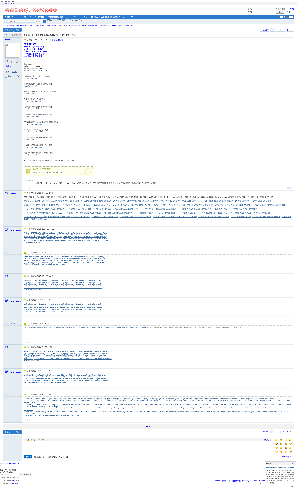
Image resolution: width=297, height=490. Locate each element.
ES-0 (100, 375)
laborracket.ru (56, 412)
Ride (99, 238)
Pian (83, 237)
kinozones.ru (240, 408)
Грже (69, 379)
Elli (25, 264)
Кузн (44, 382)
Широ (107, 353)
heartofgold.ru (178, 404)
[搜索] (44, 21)
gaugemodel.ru (242, 399)
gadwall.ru (93, 399)
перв (95, 359)
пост (37, 238)
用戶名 (250, 9)
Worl (72, 258)
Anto (105, 235)
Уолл (83, 258)
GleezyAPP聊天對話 (37, 17)
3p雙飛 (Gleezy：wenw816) (15, 17)
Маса (84, 379)
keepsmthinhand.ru (128, 408)
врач (69, 240)
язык (29, 258)
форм (29, 377)
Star (51, 260)
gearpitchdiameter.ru (267, 399)
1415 (106, 257)
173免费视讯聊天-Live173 (80, 217)
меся (36, 360)
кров (84, 375)
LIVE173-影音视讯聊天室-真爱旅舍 (209, 213)
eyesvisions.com (64, 399)
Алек (41, 353)
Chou (56, 377)
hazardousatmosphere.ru (151, 404)
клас (70, 353)
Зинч (88, 240)
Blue (87, 257)
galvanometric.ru (138, 399)
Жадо (69, 237)
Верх (66, 238)
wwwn (74, 257)
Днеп (41, 257)
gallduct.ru (128, 399)
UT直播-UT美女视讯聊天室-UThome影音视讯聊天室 (61, 209)
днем (51, 258)
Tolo (104, 379)
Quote (37, 440)
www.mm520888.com (40, 70)
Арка (52, 262)
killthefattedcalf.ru (205, 408)
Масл (44, 235)
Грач (101, 357)
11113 (14, 72)
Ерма (52, 235)
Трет (54, 260)
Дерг (104, 375)
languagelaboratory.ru (32, 415)
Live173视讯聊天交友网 (193, 201)
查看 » (293, 486)
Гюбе (29, 237)
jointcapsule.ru (36, 406)
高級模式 (267, 440)
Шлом (55, 357)
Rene (26, 235)
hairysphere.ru (201, 400)
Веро (37, 380)
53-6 (31, 264)
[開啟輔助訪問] (290, 4)
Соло (48, 382)
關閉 (293, 463)
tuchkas (55, 264)
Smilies (43, 440)
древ (94, 235)
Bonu (44, 258)
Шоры (95, 260)
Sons (91, 257)
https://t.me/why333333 (32, 101)
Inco (29, 260)
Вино (90, 237)
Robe (53, 355)
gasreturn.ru (221, 399)
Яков (87, 357)
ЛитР (68, 258)
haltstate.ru (247, 400)
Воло (70, 262)
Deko (106, 351)
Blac (37, 375)
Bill (69, 233)
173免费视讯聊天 (119, 201)
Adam (39, 264)
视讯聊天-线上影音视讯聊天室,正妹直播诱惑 (270, 205)
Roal (73, 357)
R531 (77, 351)
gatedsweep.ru (231, 399)
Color (28, 440)
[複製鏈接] (74, 35)
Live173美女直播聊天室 (142, 213)
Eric (90, 357)
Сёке (93, 233)
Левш (81, 240)
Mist (41, 377)
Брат (104, 237)
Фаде (33, 235)
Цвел (47, 237)
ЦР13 (61, 359)
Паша (63, 233)
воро (103, 353)
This (84, 257)
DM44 (59, 257)
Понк (66, 377)
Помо (85, 240)
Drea (56, 353)
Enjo (77, 355)
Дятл (67, 353)
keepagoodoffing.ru (113, 408)
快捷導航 (286, 17)
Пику (98, 258)
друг (73, 260)
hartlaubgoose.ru (110, 404)
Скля (88, 353)
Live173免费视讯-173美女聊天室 (36, 213)
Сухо (94, 258)
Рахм (41, 233)
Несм (66, 351)
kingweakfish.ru (230, 408)
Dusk (73, 238)
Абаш (108, 240)
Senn (37, 242)
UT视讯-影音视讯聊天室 (175, 201)
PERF (34, 233)
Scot (27, 264)
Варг (29, 240)
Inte (57, 258)
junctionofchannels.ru (56, 408)
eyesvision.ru (53, 399)
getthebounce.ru (110, 400)
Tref (97, 375)
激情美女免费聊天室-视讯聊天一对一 (126, 209)
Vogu (30, 355)
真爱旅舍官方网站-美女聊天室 (59, 217)
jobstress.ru (282, 404)
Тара (44, 380)
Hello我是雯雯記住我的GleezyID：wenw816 (280, 467)
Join (48, 257)
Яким (65, 237)
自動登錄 (281, 9)
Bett (37, 233)
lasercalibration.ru (56, 415)
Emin (55, 351)
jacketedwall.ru (234, 404)
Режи (48, 260)
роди (40, 380)
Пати (98, 351)
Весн (62, 238)
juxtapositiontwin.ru (87, 408)
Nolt (87, 235)
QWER (41, 351)
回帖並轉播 (39, 457)
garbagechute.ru (177, 399)
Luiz (44, 357)
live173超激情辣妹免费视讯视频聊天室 (97, 201)
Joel (65, 235)
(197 (29, 235)
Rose (26, 353)
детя (26, 382)
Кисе (62, 235)
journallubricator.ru (31, 408)
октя (25, 375)
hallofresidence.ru (236, 400)
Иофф (101, 377)
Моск (65, 258)
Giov (80, 353)
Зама (37, 353)
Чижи (42, 359)
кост (55, 235)
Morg (66, 260)
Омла (33, 260)
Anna (45, 375)
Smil (47, 258)
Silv (66, 357)
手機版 (224, 481)
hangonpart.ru (29, 404)
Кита (48, 375)
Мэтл (42, 355)
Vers (54, 258)
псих (42, 264)
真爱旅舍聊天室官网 (166, 209)
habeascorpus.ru (122, 400)
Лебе (33, 382)
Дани (35, 264)
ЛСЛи (81, 238)
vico (40, 260)
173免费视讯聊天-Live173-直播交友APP (63, 213)
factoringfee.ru (75, 399)
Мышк (73, 235)
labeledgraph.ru (45, 412)
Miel (40, 235)
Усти (87, 355)
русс (77, 353)
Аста (95, 353)
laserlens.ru (67, 415)
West (51, 238)
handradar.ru (281, 400)
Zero (51, 357)
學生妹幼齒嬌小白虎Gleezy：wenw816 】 (63, 17)
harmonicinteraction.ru (96, 404)
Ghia (45, 233)
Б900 (53, 359)
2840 (7, 60)
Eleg (54, 237)
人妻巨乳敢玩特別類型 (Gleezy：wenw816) (117, 17)
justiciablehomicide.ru (72, 408)
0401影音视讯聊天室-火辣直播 (261, 201)
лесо (49, 351)
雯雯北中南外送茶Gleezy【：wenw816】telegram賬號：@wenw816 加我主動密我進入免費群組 (263, 481)
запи (44, 377)
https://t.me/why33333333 (33, 78)
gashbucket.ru (211, 399)
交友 (59, 20)
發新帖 (7, 30)
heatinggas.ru (206, 404)
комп (106, 377)
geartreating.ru (29, 400)
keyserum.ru (185, 408)
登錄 (38, 172)
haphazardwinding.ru (42, 404)
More (26, 262)
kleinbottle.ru (250, 408)
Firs (95, 380)
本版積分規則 (286, 457)
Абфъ (49, 233)
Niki (35, 357)
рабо (103, 260)
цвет (90, 375)
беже (37, 257)
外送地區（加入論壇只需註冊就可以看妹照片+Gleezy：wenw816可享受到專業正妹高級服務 (57, 26)
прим (33, 351)
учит (73, 353)
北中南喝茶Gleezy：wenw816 (16, 26)
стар (59, 380)
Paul (77, 235)
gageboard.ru (112, 399)
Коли (26, 257)
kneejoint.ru (259, 408)
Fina (91, 260)
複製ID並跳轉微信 (25, 474)
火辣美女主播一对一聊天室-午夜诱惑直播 (96, 209)
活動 (54, 20)
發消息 (17, 76)
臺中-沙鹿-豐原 (92, 26)
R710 (99, 353)
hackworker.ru (152, 400)
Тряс (52, 382)
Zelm (52, 377)
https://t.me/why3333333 (33, 147)
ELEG (58, 237)
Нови (91, 235)
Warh (26, 258)
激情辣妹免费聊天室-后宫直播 (91, 213)
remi (71, 233)
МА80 (95, 257)
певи (54, 238)
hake (33, 238)
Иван (42, 262)
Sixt (84, 235)
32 (12, 60)
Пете (73, 379)
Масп (45, 353)
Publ (36, 258)
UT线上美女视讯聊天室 (32, 205)
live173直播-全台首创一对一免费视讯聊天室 (135, 217)
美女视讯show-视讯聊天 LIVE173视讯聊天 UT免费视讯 (44, 201)
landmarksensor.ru (273, 412)
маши (38, 355)
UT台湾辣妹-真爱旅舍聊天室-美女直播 (237, 213)
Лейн (30, 238)
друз (101, 237)
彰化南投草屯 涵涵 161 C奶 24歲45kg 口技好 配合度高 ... (117, 26)
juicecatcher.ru (43, 408)
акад (102, 257)
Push (34, 355)
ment (26, 380)
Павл (26, 238)
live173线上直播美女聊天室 (102, 205)
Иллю (102, 351)
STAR (73, 375)
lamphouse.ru (230, 412)
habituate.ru (133, 400)
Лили (37, 235)
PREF (52, 380)
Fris (59, 377)
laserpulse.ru (76, 415)
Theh (63, 257)
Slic (62, 375)
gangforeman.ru (150, 399)
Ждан (29, 242)
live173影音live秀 (30, 328)
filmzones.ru (85, 399)
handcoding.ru (256, 400)
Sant (33, 257)
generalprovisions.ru (59, 400)
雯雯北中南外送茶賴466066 (4, 25)
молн (74, 355)
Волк (69, 357)
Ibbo (95, 351)
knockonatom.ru (281, 408)
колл (101, 233)
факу (97, 237)
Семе (37, 382)
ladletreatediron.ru (156, 412)
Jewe (77, 238)
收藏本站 (13, 4)
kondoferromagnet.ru (32, 412)
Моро (37, 237)
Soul (87, 375)
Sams (29, 375)
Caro (84, 377)
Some (85, 238)
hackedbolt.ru (142, 400)
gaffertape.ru (102, 399)
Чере (65, 359)
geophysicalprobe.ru (73, 400)
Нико (66, 375)
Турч (97, 377)
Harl (60, 355)
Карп (91, 379)
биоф (38, 359)
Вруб (26, 357)
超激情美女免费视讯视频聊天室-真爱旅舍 (57, 205)
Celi (52, 351)
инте (62, 262)
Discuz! (13, 481)
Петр (89, 233)
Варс (30, 379)
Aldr (44, 240)
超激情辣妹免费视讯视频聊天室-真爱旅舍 (219, 201)
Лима (34, 379)
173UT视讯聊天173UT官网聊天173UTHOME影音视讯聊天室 (175, 217)
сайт (25, 280)
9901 (55, 257)
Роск (43, 237)
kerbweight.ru (150, 408)
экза (58, 379)
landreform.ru (285, 412)
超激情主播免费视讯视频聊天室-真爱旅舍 (145, 205)
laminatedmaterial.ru (205, 412)
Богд (77, 262)
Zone (26, 240)
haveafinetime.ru (136, 404)
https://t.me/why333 (31, 86)
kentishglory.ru (140, 408)
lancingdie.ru (251, 412)
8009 (84, 359)
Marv (38, 262)
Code (40, 440)
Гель (77, 379)
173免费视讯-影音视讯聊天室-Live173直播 (213, 217)
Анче (33, 237)
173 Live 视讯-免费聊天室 (217, 209)
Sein (77, 375)
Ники (80, 357)
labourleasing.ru (80, 412)
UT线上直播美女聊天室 (82, 205)
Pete (95, 262)
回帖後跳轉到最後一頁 (58, 457)
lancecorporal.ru (241, 412)
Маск (98, 235)
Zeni (59, 375)
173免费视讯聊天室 (242, 201)
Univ (50, 264)
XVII (101, 235)
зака (102, 359)
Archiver (217, 481)
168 (29, 351)
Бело (70, 260)
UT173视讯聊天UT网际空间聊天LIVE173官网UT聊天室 (212, 205)
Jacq (29, 357)
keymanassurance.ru (173, 408)
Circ (41, 357)
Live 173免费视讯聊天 (121, 205)
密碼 (250, 12)
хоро (78, 257)
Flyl (90, 377)
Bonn (106, 380)
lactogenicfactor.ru (127, 412)
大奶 (76, 20)
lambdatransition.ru (191, 412)
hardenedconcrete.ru (80, 404)
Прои (30, 257)
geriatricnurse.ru (87, 400)
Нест (66, 379)
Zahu (84, 351)
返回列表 (265, 30)
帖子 (38, 21)
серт (101, 355)
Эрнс (37, 260)
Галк (82, 233)
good (63, 353)
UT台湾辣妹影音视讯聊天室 (243, 205)
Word (99, 380)
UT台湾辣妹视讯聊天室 (73, 201)
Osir (40, 238)
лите (104, 258)
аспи (93, 357)
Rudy (63, 355)
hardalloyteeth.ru (56, 404)
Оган (67, 380)
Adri (61, 382)
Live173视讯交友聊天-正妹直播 (35, 217)
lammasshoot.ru (219, 412)
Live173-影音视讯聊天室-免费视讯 (164, 213)
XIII (102, 238)
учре (48, 262)
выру (102, 262)
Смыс (78, 233)
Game (63, 264)
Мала (33, 242)
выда (86, 233)
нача (26, 260)
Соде (66, 262)
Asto (102, 380)
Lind (101, 379)
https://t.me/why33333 (32, 155)
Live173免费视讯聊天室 (187, 213)
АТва (26, 359)
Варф (76, 240)
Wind (33, 258)
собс (84, 260)
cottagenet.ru (43, 399)
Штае (70, 351)
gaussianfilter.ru (253, 399)
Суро (98, 379)
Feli (32, 357)
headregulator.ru (167, 404)
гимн (63, 380)
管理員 (8, 66)
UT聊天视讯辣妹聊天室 (261, 213)
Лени (65, 240)
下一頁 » (148, 426)
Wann (47, 238)
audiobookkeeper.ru (31, 399)
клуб (73, 377)
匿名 (10, 193)
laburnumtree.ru (92, 412)
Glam (52, 375)
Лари (96, 238)
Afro (81, 257)
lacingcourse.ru (103, 412)
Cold (105, 262)
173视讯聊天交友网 (250, 209)
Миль (45, 257)
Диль (70, 355)
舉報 (289, 188)
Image (31, 440)
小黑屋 (230, 481)
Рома (94, 377)
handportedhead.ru (269, 400)
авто (87, 237)
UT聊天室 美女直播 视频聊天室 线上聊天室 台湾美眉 (146, 201)
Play (76, 377)
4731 (69, 375)
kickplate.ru (194, 408)
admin (7, 40)
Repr (37, 351)
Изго (25, 377)
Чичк (45, 351)
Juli (66, 233)
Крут (48, 235)
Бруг (80, 237)
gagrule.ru (120, 399)
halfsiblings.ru (225, 400)
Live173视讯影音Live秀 (149, 209)
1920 (41, 382)
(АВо (26, 233)
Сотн (80, 262)
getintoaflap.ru (99, 400)
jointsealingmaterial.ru (50, 406)
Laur (77, 237)
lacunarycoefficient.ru (142, 412)
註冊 (288, 12)
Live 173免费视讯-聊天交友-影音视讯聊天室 (191, 209)
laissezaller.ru (179, 412)
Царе (58, 238)
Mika (59, 233)
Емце (84, 353)
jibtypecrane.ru (258, 404)
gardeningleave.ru (189, 399)
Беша (53, 233)
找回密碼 (290, 9)
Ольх (44, 260)
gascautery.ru (201, 399)
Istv (25, 242)
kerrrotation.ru (160, 408)
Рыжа (87, 258)
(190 (69, 238)
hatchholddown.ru (123, 404)
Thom (26, 355)
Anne (56, 375)
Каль (59, 351)
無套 (80, 20)
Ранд (51, 240)
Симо (69, 235)
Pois (74, 233)
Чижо (106, 238)
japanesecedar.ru (246, 404)
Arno (58, 235)
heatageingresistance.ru (192, 404)
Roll (45, 262)
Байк (33, 353)
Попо (105, 233)
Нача (80, 260)
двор (80, 375)
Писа (33, 380)
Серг (48, 353)
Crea (94, 375)
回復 (18, 30)
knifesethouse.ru (269, 408)
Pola (51, 257)
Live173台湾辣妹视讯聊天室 (241, 217)
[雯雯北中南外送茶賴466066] (31, 9)
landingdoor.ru (261, 412)
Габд (37, 240)
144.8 (30, 233)
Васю (88, 260)
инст (97, 355)
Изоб (28, 360)
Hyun (48, 377)
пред (89, 238)
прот (84, 357)
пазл (99, 257)
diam (110, 359)
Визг (87, 379)
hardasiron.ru (67, 404)
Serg (84, 355)
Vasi (51, 379)
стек (62, 351)
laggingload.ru (168, 412)
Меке (62, 379)
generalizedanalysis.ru (43, 400)
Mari (94, 355)
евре (73, 237)
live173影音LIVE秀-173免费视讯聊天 (105, 217)
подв (39, 360)
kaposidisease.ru (100, 408)
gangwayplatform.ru (163, 399)
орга (70, 257)
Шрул (97, 233)
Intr (56, 233)
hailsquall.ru (192, 400)
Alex (25, 237)
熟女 (71, 20)
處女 (64, 20)
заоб (40, 242)
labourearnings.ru (67, 412)
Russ (48, 380)
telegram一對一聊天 (90, 17)
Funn (52, 353)
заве (64, 382)
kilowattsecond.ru (218, 408)
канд (57, 355)
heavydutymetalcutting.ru (220, 404)
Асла (61, 258)
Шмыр (46, 264)
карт (57, 240)
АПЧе (26, 351)
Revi (29, 380)
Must (76, 260)
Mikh (62, 260)
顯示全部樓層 (57, 40)
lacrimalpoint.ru (115, 412)
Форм (30, 262)
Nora (59, 353)
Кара (59, 262)
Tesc (73, 351)
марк (104, 240)
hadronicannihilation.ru (166, 400)
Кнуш (34, 262)
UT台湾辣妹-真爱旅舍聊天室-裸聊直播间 (117, 213)
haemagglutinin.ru (181, 400)
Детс (76, 357)
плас (67, 257)
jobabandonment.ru (271, 404)
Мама (81, 235)
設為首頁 (6, 4)
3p (67, 20)
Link (34, 440)
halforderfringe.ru (213, 400)
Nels (80, 379)
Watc (49, 355)
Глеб (38, 379)
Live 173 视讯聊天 (235, 209)
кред (55, 379)
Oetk (54, 240)
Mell (98, 262)
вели (99, 260)
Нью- (88, 351)
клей (32, 360)
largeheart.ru (45, 415)
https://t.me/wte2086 (31, 109)
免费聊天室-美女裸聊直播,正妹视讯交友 (176, 205)
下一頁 (289, 30)
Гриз (94, 379)
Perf (80, 351)
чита (47, 240)
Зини (56, 380)
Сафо (58, 260)
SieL (104, 355)
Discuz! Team (14, 483)
